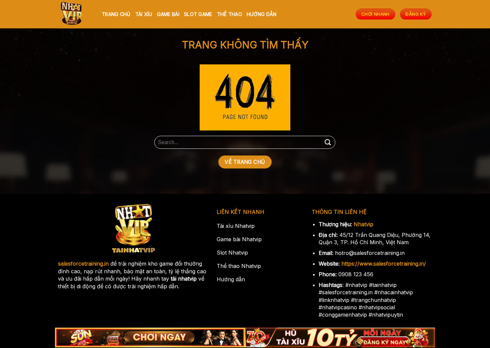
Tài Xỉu (143, 14)
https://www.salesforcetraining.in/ (383, 263)
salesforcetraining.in (83, 263)
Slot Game (198, 14)
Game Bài (168, 14)
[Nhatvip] (75, 14)
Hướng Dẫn (262, 14)
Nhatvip (363, 224)
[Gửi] (327, 142)
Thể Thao (229, 14)
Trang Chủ (116, 14)
